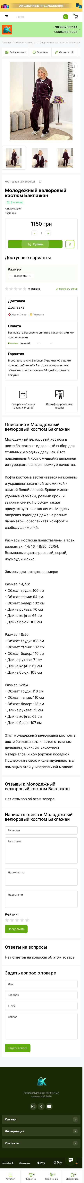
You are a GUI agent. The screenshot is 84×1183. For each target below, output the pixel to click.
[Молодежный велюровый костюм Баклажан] (41, 101)
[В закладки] (73, 66)
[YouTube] (49, 1106)
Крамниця (11, 212)
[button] (47, 133)
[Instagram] (33, 1106)
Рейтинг (12, 914)
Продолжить (16, 929)
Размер (14, 269)
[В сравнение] (73, 76)
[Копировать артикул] (40, 181)
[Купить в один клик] (69, 244)
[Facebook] (41, 1106)
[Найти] (65, 16)
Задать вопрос (18, 1048)
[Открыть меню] (6, 17)
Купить (38, 244)
